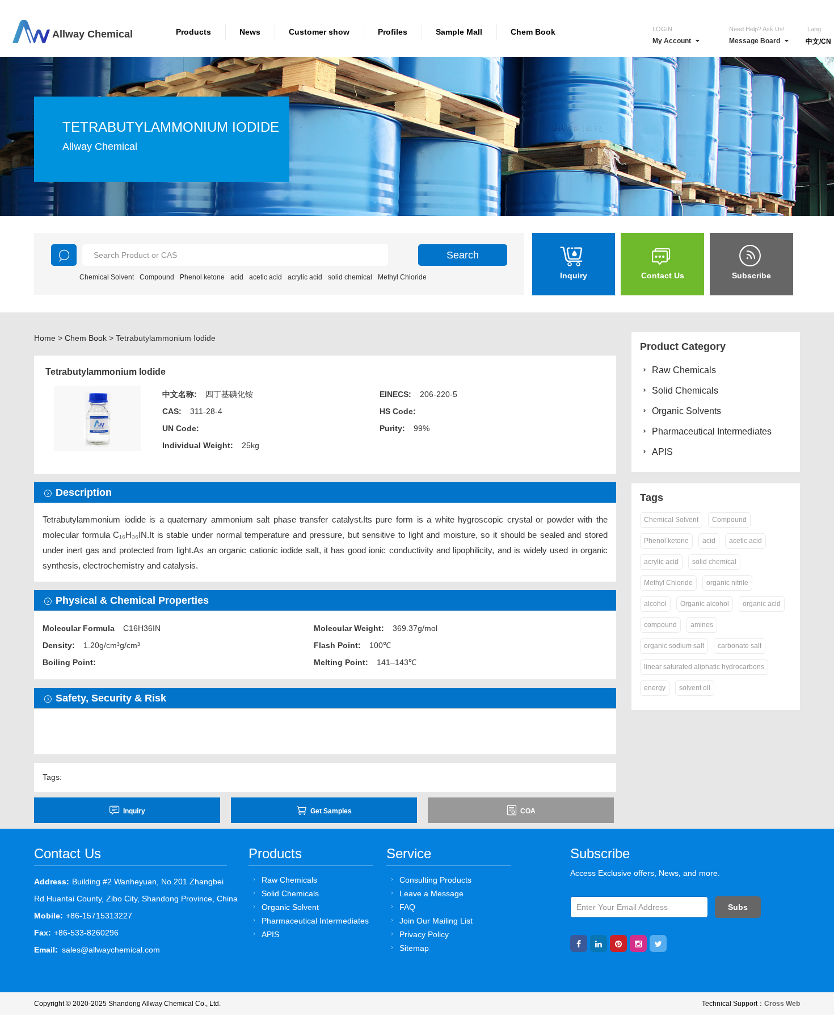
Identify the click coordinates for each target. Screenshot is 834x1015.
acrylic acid (305, 277)
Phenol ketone (202, 277)
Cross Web (782, 1004)
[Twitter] (658, 943)
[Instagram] (638, 943)
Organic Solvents (686, 411)
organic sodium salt (674, 646)
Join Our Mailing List (436, 920)
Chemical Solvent (106, 277)
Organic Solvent (290, 907)
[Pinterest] (618, 943)
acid (236, 277)
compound (660, 625)
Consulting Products (435, 879)
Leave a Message (431, 893)
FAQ (407, 907)
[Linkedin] (598, 943)
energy (654, 688)
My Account (671, 41)
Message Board (754, 41)
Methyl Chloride (402, 277)
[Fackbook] (578, 943)
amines (701, 625)
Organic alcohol (704, 604)
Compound (157, 277)
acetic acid (265, 277)
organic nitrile (727, 583)
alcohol (655, 604)
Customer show (319, 31)
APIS (662, 452)
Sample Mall (459, 31)
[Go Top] (804, 920)
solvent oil (694, 688)
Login (662, 29)
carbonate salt (739, 646)
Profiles (392, 31)
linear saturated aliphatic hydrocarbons (704, 667)
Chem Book (533, 31)
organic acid (762, 604)
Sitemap (414, 948)
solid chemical (350, 277)
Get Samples (331, 811)
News (249, 31)
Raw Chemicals (684, 370)
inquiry (134, 811)
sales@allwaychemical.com (111, 949)
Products (193, 31)
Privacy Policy (424, 934)
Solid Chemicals (685, 390)
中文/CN (818, 41)
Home (45, 337)
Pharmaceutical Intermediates (712, 431)
